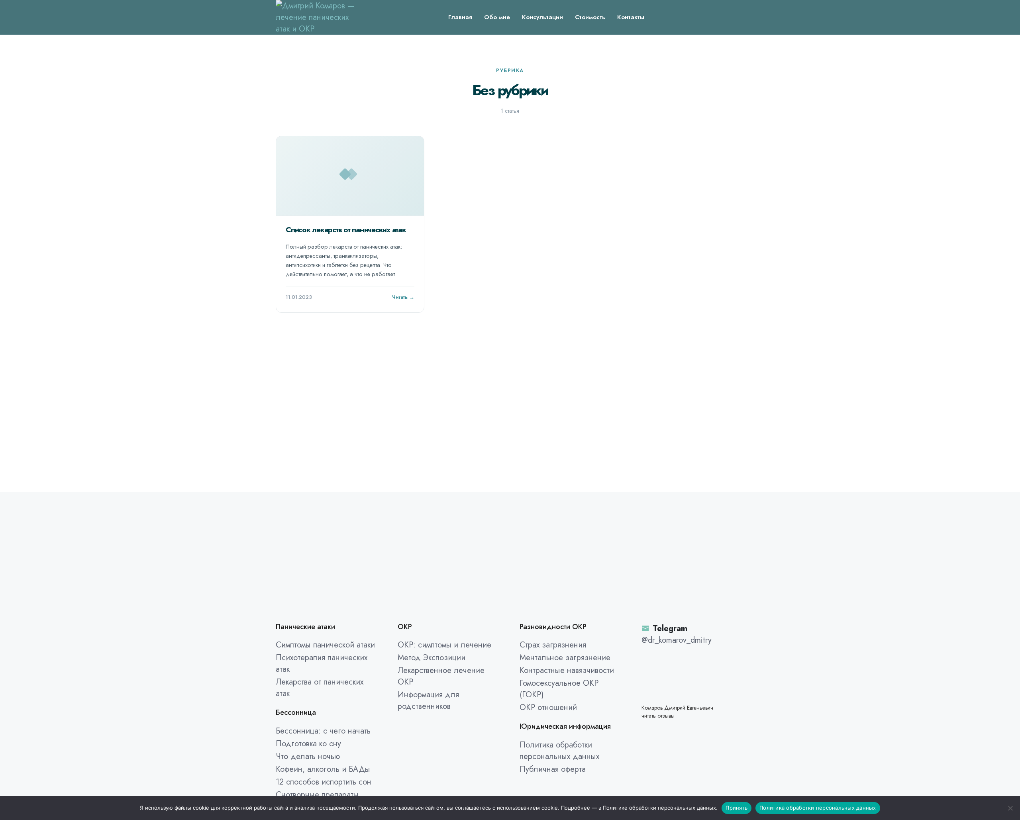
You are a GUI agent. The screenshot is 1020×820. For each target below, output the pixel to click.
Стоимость (590, 17)
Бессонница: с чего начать (323, 731)
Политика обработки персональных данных (559, 750)
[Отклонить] (1010, 808)
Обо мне (497, 17)
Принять (736, 807)
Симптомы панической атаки (325, 645)
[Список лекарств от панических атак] (350, 176)
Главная (460, 17)
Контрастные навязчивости (567, 670)
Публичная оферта (553, 769)
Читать (400, 297)
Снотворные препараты (317, 794)
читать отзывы (658, 716)
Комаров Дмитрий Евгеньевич (677, 708)
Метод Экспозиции (431, 657)
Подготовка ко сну (308, 743)
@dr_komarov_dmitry (676, 640)
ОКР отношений (548, 707)
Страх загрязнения (553, 645)
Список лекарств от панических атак (346, 229)
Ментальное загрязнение (565, 657)
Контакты (630, 17)
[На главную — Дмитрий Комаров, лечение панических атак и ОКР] (315, 16)
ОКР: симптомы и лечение (444, 645)
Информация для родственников (428, 700)
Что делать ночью (308, 756)
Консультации (542, 17)
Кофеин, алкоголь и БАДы (323, 769)
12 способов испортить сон (323, 782)
